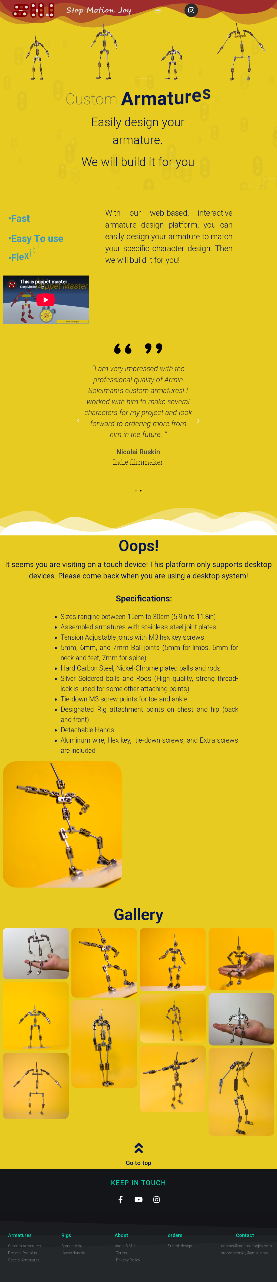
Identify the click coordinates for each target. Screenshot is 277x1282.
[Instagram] (191, 10)
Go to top (138, 1163)
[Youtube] (138, 1199)
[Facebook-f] (120, 1199)
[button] (157, 10)
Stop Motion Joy (99, 10)
